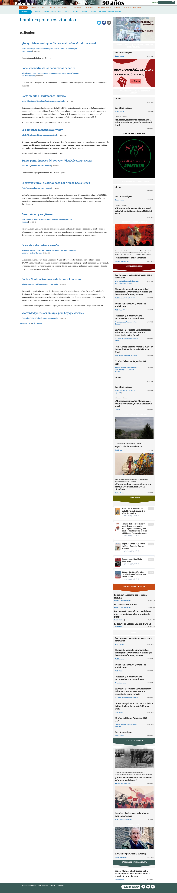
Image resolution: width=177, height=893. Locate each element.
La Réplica (134, 632)
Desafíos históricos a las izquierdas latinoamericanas (132, 814)
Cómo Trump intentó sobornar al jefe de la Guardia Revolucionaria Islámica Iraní (134, 349)
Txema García (119, 56)
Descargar (151, 509)
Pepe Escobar (119, 355)
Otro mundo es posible (132, 7)
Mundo (93, 12)
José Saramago (27, 219)
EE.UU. (67, 12)
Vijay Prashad (119, 281)
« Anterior (23, 323)
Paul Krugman (119, 298)
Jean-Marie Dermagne (44, 48)
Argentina (124, 369)
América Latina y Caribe (52, 12)
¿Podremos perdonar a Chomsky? (131, 853)
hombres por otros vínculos (55, 101)
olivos (118, 98)
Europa (84, 12)
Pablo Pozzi (118, 310)
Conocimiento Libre (38, 7)
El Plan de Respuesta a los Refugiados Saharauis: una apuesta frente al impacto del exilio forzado (133, 332)
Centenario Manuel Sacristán (134, 222)
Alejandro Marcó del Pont (122, 600)
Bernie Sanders (119, 620)
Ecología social (64, 7)
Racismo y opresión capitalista (127, 282)
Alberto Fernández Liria (54, 250)
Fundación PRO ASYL (30, 318)
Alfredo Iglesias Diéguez (123, 784)
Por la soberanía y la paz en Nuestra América (135, 92)
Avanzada (154, 2)
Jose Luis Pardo (69, 250)
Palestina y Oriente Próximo (110, 12)
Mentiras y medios (104, 7)
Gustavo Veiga (119, 493)
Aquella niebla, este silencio (128, 446)
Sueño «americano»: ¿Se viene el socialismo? (130, 305)
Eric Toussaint (119, 880)
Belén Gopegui (52, 219)
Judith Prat (118, 450)
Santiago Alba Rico (121, 857)
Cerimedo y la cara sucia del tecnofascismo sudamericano (129, 317)
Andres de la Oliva (28, 250)
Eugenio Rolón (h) (120, 367)
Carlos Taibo (26, 101)
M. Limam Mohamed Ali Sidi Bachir (126, 339)
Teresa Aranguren (39, 219)
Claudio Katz (118, 626)
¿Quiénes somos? (131, 887)
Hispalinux (40, 101)
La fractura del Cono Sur (125, 604)
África (37, 12)
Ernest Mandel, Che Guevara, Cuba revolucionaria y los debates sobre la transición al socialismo (132, 873)
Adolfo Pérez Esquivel (30, 135)
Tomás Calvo (40, 250)
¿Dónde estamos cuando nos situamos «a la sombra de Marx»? (133, 779)
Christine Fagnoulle (59, 48)
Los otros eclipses (123, 52)
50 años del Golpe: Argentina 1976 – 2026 (132, 362)
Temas (23, 7)
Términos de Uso (71, 885)
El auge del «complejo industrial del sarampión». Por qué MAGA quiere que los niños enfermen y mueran (133, 292)
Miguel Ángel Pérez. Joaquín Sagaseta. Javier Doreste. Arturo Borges (47, 73)
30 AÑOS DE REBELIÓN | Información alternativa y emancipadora (135, 46)
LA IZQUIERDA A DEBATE (134, 740)
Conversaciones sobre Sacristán (130, 257)
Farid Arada (26, 166)
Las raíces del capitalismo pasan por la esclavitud (133, 276)
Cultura (52, 7)
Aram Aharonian (120, 322)
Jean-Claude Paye (28, 48)
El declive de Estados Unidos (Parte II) (132, 623)
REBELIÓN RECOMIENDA (134, 266)
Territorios (25, 12)
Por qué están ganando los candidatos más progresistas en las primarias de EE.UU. (132, 614)
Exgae (33, 101)
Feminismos (89, 7)
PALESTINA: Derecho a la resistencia (134, 181)
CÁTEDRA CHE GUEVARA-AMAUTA (134, 862)
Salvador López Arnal (121, 261)
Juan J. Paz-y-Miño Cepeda (123, 819)
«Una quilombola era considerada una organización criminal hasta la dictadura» (133, 487)
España (75, 12)
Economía (77, 7)
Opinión (117, 7)
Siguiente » (38, 323)
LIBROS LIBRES (134, 498)
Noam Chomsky (134, 824)
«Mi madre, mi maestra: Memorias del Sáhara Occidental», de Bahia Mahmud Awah (133, 122)
